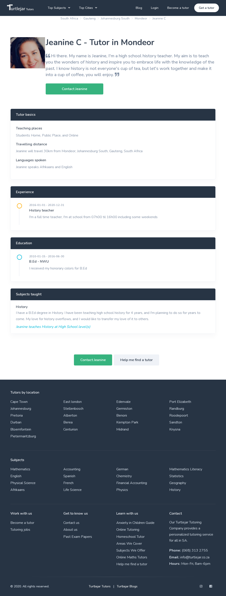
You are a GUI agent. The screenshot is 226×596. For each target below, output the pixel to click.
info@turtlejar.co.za (194, 557)
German (122, 469)
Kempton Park (127, 422)
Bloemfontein (20, 429)
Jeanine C (159, 18)
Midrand (122, 429)
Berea (68, 422)
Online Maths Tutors (131, 557)
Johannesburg (20, 408)
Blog (139, 8)
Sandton (175, 422)
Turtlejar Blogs (127, 586)
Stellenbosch (73, 408)
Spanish (69, 476)
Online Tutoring (127, 529)
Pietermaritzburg (23, 436)
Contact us (71, 522)
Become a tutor (178, 8)
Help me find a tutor (136, 360)
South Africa (69, 18)
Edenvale (123, 401)
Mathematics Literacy (185, 469)
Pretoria (16, 415)
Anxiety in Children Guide (135, 522)
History (22, 306)
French (68, 483)
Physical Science (23, 483)
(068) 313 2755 (195, 550)
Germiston (124, 408)
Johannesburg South (115, 18)
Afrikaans (17, 489)
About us (70, 529)
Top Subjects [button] (57, 8)
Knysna (174, 429)
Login (154, 8)
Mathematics (20, 469)
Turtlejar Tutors (100, 586)
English (15, 476)
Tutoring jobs (20, 529)
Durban (15, 422)
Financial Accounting (131, 483)
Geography (177, 483)
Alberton (70, 415)
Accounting (71, 469)
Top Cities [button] (86, 8)
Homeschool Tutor (130, 536)
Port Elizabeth (180, 401)
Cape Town (19, 401)
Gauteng (89, 18)
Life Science (72, 489)
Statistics (176, 476)
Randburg (176, 408)
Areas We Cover (129, 543)
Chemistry (124, 476)
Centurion (70, 429)
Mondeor (141, 18)
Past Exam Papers (77, 536)
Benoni (121, 415)
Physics (122, 489)
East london (72, 401)
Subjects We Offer (130, 550)
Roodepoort (178, 415)
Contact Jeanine (93, 360)
